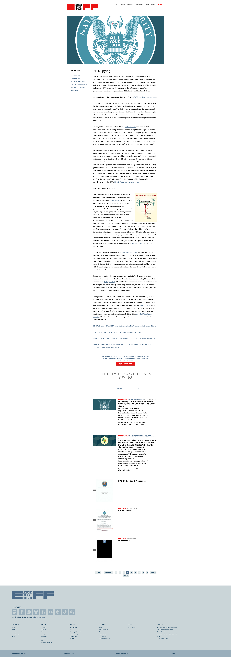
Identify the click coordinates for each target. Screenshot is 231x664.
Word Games (75, 90)
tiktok (65, 612)
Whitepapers (102, 636)
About (117, 4)
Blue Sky (36, 612)
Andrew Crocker (144, 437)
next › (153, 572)
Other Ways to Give (162, 638)
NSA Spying (75, 71)
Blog (100, 627)
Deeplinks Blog (123, 399)
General (14, 627)
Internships (44, 636)
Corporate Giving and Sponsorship (167, 634)
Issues (123, 4)
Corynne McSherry (137, 435)
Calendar (43, 627)
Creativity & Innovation (76, 631)
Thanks (172, 654)
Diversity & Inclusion (46, 642)
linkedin (58, 612)
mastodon (14, 612)
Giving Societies (161, 631)
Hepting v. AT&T (109, 282)
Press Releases (103, 629)
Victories (43, 631)
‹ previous (108, 572)
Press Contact (132, 627)
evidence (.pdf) (130, 127)
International (73, 636)
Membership (15, 634)
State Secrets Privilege (79, 84)
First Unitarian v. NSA (129, 252)
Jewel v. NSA (115, 200)
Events (101, 631)
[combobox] (128, 388)
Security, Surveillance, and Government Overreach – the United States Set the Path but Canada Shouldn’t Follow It (137, 442)
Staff (42, 640)
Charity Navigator (39, 617)
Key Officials (75, 78)
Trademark (69, 654)
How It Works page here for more (126, 182)
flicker (50, 612)
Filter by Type (125, 386)
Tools (147, 4)
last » (125, 575)
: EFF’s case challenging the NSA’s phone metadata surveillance (124, 326)
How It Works (75, 76)
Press (13, 636)
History (43, 634)
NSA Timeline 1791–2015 (78, 87)
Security (14, 631)
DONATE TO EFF (125, 364)
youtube (43, 612)
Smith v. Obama (144, 305)
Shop (153, 4)
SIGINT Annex (124, 511)
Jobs (42, 638)
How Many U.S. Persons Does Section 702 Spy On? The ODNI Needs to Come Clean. (136, 403)
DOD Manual (124, 541)
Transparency (74, 634)
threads (72, 612)
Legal (13, 629)
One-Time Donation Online (165, 629)
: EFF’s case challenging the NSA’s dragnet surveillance (118, 332)
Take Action (139, 4)
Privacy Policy (122, 654)
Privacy (72, 629)
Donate (159, 4)
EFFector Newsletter (105, 638)
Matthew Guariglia (137, 399)
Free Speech (73, 627)
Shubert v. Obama (137, 243)
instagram (29, 612)
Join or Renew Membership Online (167, 627)
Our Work (130, 4)
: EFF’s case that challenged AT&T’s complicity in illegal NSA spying (124, 338)
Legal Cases (102, 634)
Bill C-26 (137, 449)
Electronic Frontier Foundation (82, 8)
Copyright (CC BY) (19, 654)
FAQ (72, 73)
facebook (22, 612)
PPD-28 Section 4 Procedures (132, 481)
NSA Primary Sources (78, 81)
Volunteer (43, 629)
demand (141, 417)
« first (98, 572)
